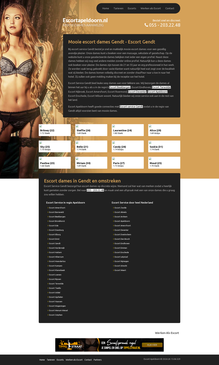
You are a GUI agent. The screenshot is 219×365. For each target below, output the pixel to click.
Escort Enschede (122, 252)
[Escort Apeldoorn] (85, 22)
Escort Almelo (121, 212)
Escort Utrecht (121, 266)
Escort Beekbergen (120, 87)
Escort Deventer (137, 91)
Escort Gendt (54, 243)
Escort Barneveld (56, 212)
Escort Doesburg (56, 230)
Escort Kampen (55, 266)
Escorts (132, 8)
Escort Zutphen (55, 315)
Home (105, 8)
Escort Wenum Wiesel (58, 310)
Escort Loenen (55, 275)
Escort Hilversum (56, 257)
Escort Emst (54, 239)
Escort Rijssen (55, 279)
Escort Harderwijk (57, 248)
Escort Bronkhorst (57, 221)
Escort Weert (120, 270)
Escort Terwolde (161, 87)
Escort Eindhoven (122, 243)
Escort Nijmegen (122, 261)
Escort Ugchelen (56, 297)
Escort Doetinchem (123, 234)
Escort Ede (53, 225)
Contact (169, 8)
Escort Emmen (121, 248)
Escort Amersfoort (57, 208)
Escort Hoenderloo (57, 261)
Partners (98, 360)
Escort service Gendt (131, 106)
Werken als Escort (151, 8)
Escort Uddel (54, 292)
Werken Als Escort (167, 332)
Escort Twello (55, 288)
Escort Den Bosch (122, 239)
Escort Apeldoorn (157, 91)
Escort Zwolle (120, 208)
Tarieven (118, 8)
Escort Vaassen (55, 301)
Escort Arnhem (121, 217)
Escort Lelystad (121, 257)
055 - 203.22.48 (164, 25)
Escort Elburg (55, 234)
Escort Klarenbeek (57, 270)
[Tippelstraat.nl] (109, 345)
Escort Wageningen (57, 306)
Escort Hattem (55, 252)
